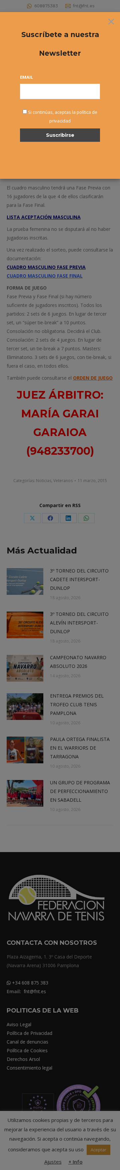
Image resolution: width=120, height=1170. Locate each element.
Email (26, 77)
